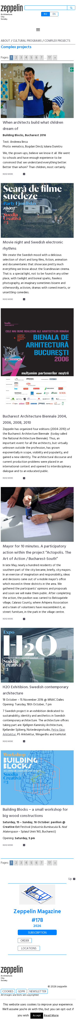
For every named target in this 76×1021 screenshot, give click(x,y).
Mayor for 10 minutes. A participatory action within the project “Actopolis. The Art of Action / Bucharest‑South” (37, 552)
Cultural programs (27, 41)
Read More (51, 1015)
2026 (37, 926)
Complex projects (57, 41)
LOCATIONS (28, 948)
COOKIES (7, 991)
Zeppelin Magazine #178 (37, 916)
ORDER (24, 940)
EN (54, 14)
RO (45, 14)
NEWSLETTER (37, 991)
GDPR (21, 991)
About (5, 41)
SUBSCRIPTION (37, 932)
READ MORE (8, 174)
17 (49, 57)
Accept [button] (37, 1016)
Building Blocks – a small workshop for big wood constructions (35, 813)
